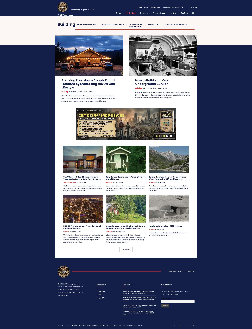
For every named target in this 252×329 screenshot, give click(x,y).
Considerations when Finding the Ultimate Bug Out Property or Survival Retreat (125, 227)
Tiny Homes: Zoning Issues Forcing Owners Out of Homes (125, 178)
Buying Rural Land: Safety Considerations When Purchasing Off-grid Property (168, 178)
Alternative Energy (86, 24)
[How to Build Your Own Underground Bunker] (163, 55)
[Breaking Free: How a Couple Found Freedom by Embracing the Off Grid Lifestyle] (89, 55)
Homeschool (136, 24)
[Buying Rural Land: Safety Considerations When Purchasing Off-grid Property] (169, 159)
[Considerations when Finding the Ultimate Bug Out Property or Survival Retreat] (126, 209)
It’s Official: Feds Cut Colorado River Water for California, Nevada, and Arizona (139, 306)
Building (64, 92)
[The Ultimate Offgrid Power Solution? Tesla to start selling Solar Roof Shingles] (83, 159)
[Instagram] (191, 7)
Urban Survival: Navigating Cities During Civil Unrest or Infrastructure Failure (138, 292)
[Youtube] (196, 7)
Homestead (153, 24)
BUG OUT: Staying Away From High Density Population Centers (83, 227)
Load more (125, 249)
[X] (194, 7)
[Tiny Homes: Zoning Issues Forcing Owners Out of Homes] (126, 159)
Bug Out (66, 231)
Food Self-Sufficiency (113, 24)
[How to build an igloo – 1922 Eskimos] (169, 209)
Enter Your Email (166, 298)
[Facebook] (189, 7)
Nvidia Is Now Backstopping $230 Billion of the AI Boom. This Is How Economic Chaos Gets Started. (139, 299)
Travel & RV (135, 27)
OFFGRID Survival (75, 92)
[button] (182, 7)
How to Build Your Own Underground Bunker (152, 82)
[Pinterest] (184, 326)
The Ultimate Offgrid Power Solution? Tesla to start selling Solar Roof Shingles (82, 178)
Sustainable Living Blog (176, 24)
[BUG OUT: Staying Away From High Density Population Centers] (83, 209)
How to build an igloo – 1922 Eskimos (165, 226)
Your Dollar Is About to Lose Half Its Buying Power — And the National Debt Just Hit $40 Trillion (138, 313)
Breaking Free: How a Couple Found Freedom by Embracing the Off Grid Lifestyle (88, 84)
